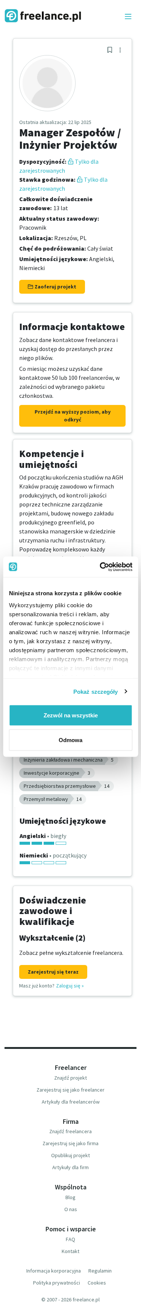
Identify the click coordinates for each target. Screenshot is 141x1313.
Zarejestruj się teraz (53, 971)
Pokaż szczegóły (95, 691)
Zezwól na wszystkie (71, 715)
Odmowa (70, 739)
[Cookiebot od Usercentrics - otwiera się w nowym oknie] (100, 567)
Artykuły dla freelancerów (71, 1101)
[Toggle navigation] (128, 16)
